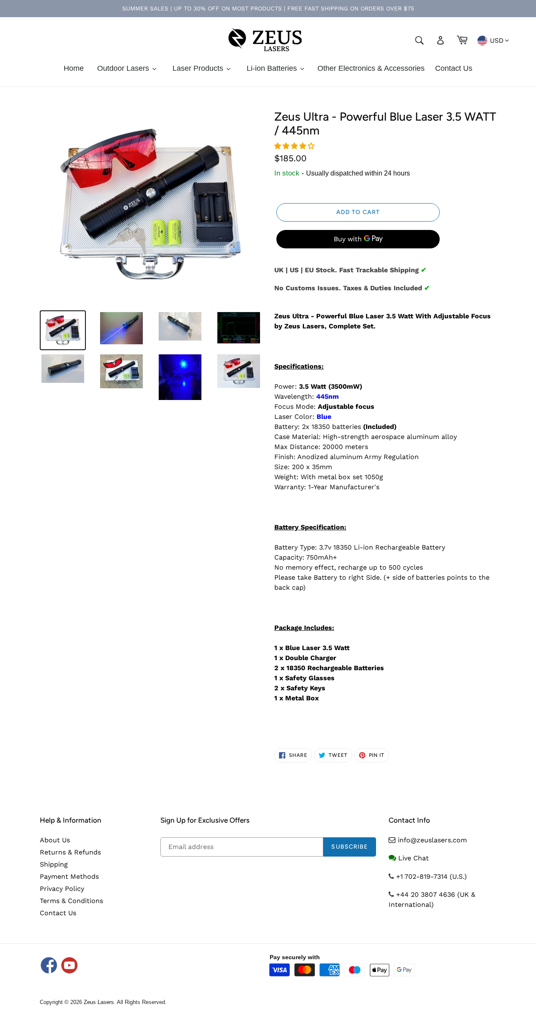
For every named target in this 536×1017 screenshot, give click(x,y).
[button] (295, 146)
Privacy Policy (62, 889)
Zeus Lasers (99, 1002)
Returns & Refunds (70, 852)
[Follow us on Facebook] (49, 966)
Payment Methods (69, 876)
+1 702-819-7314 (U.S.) (431, 876)
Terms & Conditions (71, 901)
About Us (55, 840)
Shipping (54, 864)
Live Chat (413, 858)
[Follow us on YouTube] (69, 966)
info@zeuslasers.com (432, 840)
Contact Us (58, 913)
